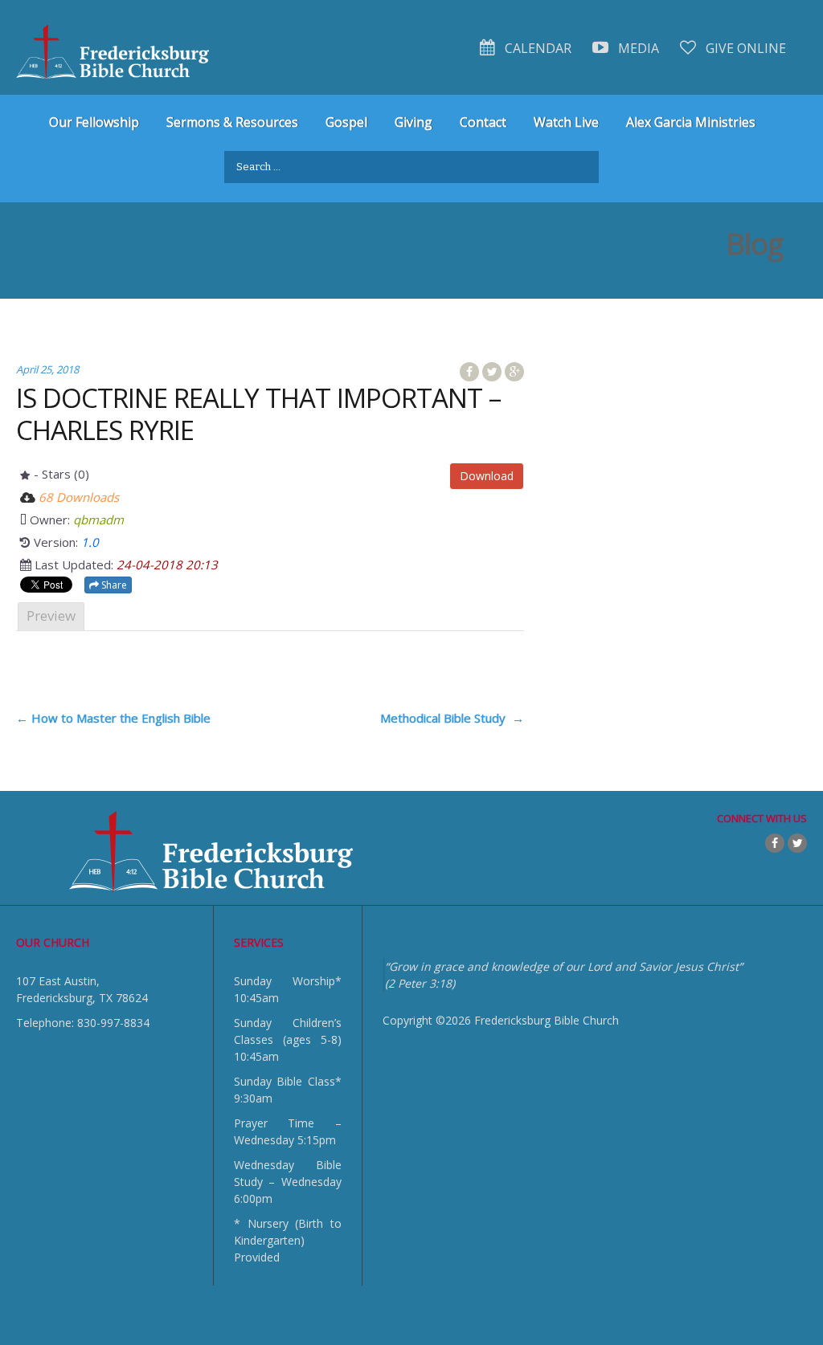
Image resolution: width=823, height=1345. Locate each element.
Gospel (346, 122)
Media (637, 48)
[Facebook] (774, 843)
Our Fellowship (94, 122)
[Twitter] (797, 843)
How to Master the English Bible (113, 718)
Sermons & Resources (232, 122)
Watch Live (566, 122)
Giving (413, 122)
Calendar (536, 48)
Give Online (744, 48)
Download (487, 475)
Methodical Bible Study (452, 718)
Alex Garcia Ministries (690, 122)
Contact (483, 122)
